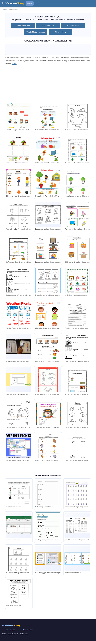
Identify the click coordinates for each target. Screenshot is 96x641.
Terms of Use (9, 630)
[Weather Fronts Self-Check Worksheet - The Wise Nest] (18, 346)
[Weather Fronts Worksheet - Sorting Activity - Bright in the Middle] (18, 313)
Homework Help (48, 25)
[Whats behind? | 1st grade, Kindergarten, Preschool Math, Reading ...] (77, 416)
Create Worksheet (23, 25)
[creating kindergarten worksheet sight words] (48, 529)
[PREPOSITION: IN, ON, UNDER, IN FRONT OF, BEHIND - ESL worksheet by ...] (77, 284)
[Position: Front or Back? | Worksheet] (18, 152)
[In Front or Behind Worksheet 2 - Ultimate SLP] (77, 351)
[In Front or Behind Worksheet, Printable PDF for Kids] (48, 154)
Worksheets (11, 625)
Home (29, 3)
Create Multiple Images (35, 32)
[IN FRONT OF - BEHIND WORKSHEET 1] (18, 418)
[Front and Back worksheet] (18, 185)
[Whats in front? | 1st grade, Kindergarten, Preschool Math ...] (77, 119)
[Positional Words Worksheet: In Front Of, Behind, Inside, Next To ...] (18, 219)
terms (14, 64)
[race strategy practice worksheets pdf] (48, 558)
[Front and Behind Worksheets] (77, 220)
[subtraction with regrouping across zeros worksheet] (77, 495)
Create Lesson (73, 25)
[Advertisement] (48, 84)
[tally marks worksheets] (18, 496)
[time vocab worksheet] (18, 594)
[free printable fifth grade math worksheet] (18, 562)
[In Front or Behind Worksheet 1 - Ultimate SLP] (18, 285)
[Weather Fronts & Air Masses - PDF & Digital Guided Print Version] (18, 445)
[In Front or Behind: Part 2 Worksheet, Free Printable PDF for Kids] (48, 187)
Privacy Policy (27, 630)
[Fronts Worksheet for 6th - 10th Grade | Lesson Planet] (77, 317)
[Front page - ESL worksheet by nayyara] (48, 418)
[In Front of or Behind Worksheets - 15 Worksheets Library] (48, 119)
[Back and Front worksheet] (48, 449)
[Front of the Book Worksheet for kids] (48, 319)
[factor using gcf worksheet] (48, 496)
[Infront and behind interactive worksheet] (77, 253)
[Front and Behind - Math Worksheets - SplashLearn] (77, 185)
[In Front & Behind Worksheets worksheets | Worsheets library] (18, 119)
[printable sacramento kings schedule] (77, 525)
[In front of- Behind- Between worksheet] (48, 253)
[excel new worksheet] (18, 525)
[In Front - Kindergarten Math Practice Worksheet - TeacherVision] (48, 381)
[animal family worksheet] (77, 558)
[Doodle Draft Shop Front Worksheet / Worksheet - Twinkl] (18, 379)
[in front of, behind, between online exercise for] (48, 352)
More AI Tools (60, 32)
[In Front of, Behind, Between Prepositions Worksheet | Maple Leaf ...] (48, 284)
